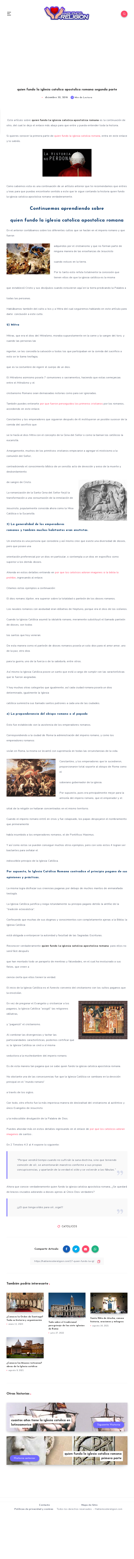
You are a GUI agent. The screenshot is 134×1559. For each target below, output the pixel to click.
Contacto (44, 1505)
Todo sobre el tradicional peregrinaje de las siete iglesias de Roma (66, 1325)
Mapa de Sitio (89, 1505)
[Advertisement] (67, 60)
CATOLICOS (69, 1226)
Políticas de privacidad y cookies (33, 1509)
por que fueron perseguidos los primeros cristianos (71, 403)
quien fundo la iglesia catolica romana (77, 136)
